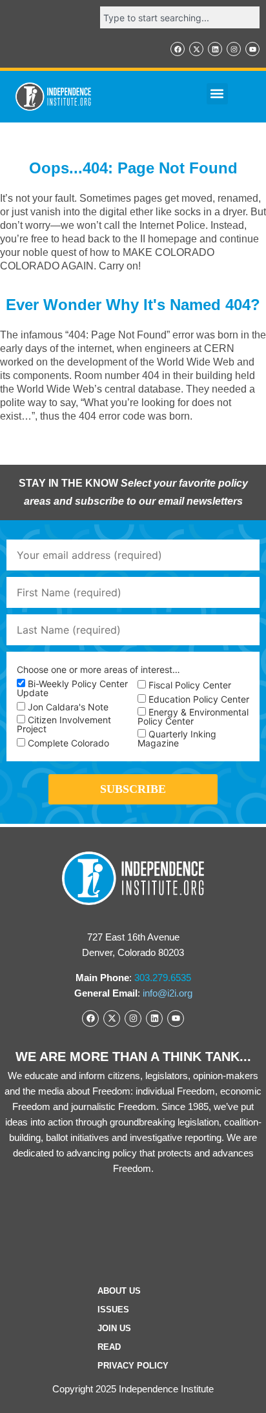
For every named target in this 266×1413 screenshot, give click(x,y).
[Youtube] (252, 49)
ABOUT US (119, 1291)
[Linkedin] (215, 49)
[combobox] (180, 17)
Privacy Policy (133, 1365)
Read (109, 1347)
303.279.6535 (162, 977)
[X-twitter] (196, 49)
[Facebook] (177, 49)
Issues (113, 1309)
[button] (217, 93)
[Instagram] (234, 49)
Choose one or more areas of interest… (98, 669)
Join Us (114, 1328)
